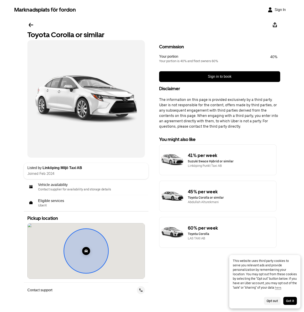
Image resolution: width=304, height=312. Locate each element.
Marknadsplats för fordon (45, 9)
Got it (290, 301)
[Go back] (31, 25)
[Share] (275, 25)
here (278, 287)
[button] (219, 59)
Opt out (272, 301)
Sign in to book (219, 76)
